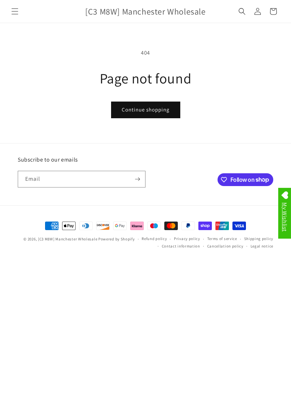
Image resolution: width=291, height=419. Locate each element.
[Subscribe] (137, 179)
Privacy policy (187, 238)
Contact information (181, 246)
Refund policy (154, 238)
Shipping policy (259, 238)
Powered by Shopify (116, 238)
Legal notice (262, 246)
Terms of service (222, 238)
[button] (15, 11)
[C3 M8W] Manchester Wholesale (67, 238)
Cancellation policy (225, 246)
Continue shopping (146, 109)
